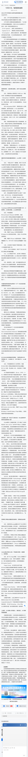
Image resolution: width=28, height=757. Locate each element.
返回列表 (5, 716)
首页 (2, 5)
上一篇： (8, 713)
